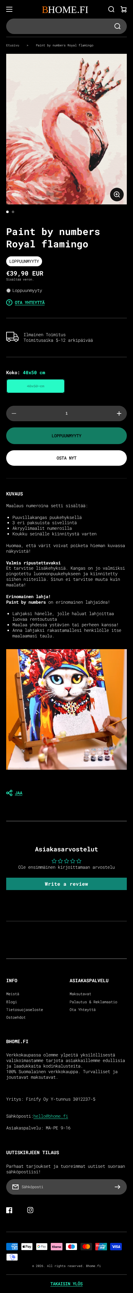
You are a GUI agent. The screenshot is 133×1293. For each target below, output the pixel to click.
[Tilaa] (119, 1187)
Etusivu (12, 45)
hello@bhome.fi (50, 1116)
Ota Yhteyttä (83, 1009)
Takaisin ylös (66, 1284)
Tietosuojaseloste (24, 1009)
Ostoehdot (16, 1017)
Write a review (66, 883)
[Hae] (111, 9)
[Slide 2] (13, 212)
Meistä (12, 993)
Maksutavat (80, 993)
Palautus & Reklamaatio (93, 1002)
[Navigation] (9, 9)
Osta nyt (66, 458)
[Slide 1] (7, 212)
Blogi (11, 1002)
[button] (66, 793)
